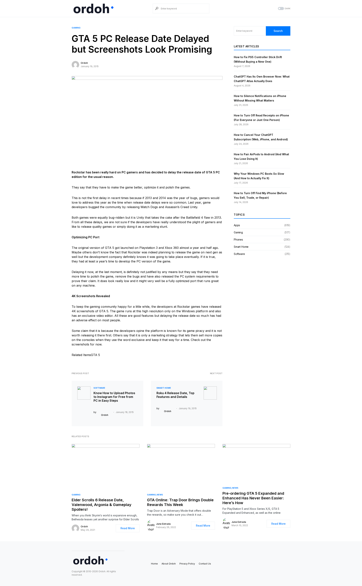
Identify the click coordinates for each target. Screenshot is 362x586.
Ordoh (84, 63)
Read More (127, 528)
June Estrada (163, 523)
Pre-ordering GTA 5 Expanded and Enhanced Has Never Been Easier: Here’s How (253, 498)
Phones (238, 239)
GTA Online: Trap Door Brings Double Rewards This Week (180, 502)
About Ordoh (169, 563)
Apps (237, 225)
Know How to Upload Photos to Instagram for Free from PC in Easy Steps (114, 396)
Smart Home (163, 388)
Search (278, 30)
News (160, 494)
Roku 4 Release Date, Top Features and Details (175, 395)
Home (154, 563)
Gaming (76, 27)
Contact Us (205, 563)
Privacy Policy (187, 563)
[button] (283, 8)
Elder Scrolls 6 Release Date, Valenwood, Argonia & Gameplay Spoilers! (101, 505)
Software (99, 388)
